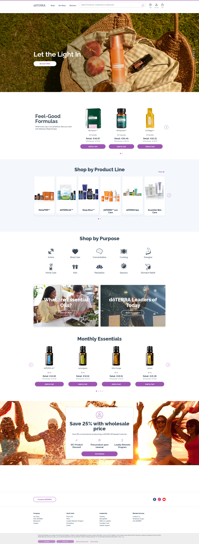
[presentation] (77, 127)
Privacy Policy (94, 541)
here (122, 537)
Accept (46, 541)
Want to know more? (82, 541)
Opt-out (65, 541)
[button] (193, 49)
